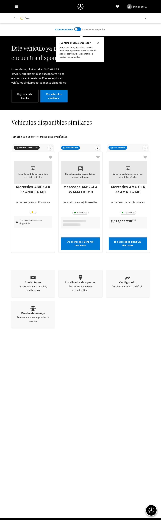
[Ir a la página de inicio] (80, 6)
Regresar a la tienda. (25, 96)
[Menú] (16, 6)
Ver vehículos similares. (54, 96)
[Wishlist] (117, 6)
